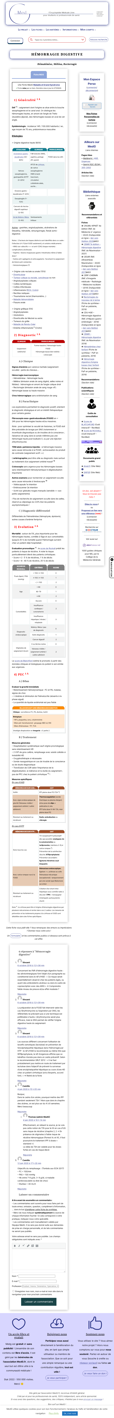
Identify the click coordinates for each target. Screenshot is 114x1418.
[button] (15, 41)
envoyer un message (92, 1399)
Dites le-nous (91, 504)
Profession (16, 1286)
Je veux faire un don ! (95, 1373)
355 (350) (86, 167)
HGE (96, 158)
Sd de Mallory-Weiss (21, 217)
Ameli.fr (87, 466)
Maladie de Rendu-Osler (24, 324)
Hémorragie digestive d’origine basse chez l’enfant (90, 362)
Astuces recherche (98, 39)
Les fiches (37, 29)
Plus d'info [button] (54, 1413)
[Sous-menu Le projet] (29, 29)
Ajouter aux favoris (92, 106)
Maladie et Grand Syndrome (46, 85)
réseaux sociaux (88, 1363)
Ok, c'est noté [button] (70, 1413)
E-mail (15, 1281)
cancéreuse (43, 277)
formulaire (15, 935)
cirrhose (41, 164)
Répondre (22, 994)
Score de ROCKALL (92, 431)
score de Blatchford (24, 661)
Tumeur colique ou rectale (25, 277)
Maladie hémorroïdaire (23, 299)
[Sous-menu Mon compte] (95, 29)
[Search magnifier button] (31, 40)
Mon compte (87, 29)
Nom (15, 1276)
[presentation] (15, 1245)
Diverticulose (19, 274)
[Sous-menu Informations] (78, 29)
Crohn (35, 290)
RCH (29, 290)
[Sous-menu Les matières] (60, 29)
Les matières (52, 29)
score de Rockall (47, 548)
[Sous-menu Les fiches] (44, 29)
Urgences (85, 161)
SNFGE (87, 472)
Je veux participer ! (57, 1377)
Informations (70, 29)
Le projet (23, 29)
